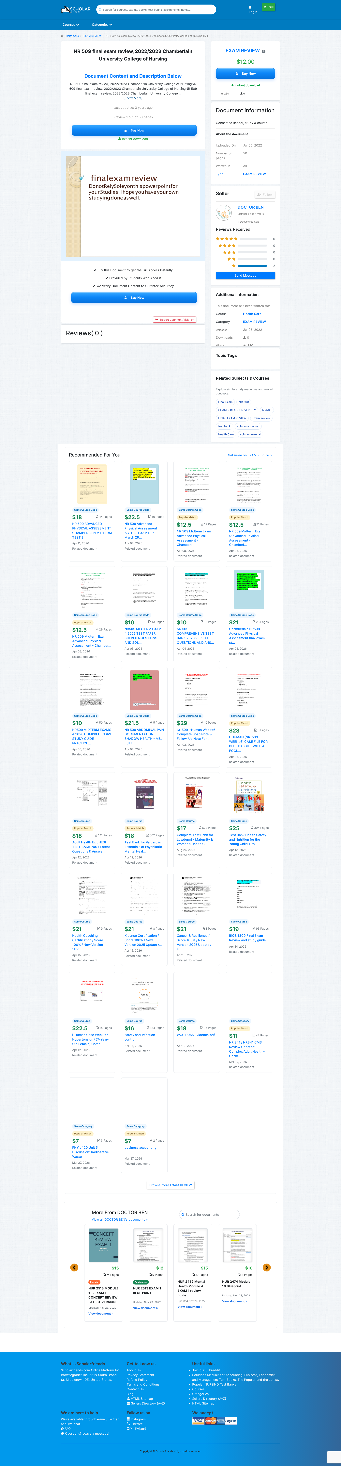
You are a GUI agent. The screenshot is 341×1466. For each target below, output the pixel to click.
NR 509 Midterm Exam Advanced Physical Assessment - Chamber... (91, 640)
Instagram (138, 1419)
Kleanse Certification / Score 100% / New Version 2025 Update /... (143, 940)
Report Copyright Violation (176, 319)
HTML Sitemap (141, 1399)
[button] (74, 1267)
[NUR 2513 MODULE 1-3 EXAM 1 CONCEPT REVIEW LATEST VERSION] (103, 1245)
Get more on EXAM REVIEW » (250, 455)
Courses (69, 24)
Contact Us (135, 1389)
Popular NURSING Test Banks (214, 1384)
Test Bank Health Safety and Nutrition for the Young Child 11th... (247, 839)
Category (223, 322)
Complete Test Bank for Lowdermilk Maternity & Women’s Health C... (195, 839)
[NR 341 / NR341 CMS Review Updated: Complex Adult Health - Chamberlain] (249, 995)
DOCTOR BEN (251, 207)
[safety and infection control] (144, 995)
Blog (130, 1394)
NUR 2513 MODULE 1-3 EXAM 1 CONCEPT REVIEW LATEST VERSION (103, 1295)
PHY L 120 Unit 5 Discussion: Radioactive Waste (90, 1152)
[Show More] (133, 98)
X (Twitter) (137, 1429)
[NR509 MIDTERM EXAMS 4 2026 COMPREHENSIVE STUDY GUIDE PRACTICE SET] (92, 690)
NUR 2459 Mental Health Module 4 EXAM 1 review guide (191, 1288)
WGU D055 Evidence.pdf (196, 1035)
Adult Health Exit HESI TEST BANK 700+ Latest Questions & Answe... (91, 846)
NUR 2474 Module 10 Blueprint (236, 1284)
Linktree (136, 1424)
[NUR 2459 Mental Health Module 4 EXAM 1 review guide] (193, 1245)
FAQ (67, 1429)
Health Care (72, 35)
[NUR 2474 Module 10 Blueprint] (237, 1245)
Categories (100, 24)
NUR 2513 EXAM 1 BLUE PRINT (147, 1290)
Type (219, 174)
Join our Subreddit (206, 1370)
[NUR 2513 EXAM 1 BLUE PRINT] (148, 1245)
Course (221, 314)
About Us (134, 1370)
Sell (271, 7)
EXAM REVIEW (92, 35)
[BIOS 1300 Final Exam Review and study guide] (249, 896)
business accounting (140, 1147)
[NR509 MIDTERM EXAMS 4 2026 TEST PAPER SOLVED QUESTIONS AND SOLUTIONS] (144, 589)
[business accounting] (144, 1100)
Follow (267, 195)
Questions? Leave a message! (86, 1433)
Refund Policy (137, 1380)
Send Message (245, 275)
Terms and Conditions (143, 1384)
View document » (100, 1313)
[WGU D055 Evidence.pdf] (197, 995)
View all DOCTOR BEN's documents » (120, 1219)
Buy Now (137, 130)
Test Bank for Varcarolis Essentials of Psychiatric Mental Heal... (143, 846)
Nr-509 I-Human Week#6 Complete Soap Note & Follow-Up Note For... (196, 734)
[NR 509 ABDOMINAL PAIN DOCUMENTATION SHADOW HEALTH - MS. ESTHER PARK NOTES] (144, 690)
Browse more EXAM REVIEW (170, 1185)
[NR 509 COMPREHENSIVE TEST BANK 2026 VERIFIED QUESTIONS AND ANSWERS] (197, 589)
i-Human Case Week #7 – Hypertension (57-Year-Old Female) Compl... (91, 1039)
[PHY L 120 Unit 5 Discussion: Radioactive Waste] (92, 1100)
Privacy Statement (140, 1375)
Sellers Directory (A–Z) (147, 1403)
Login (253, 12)
